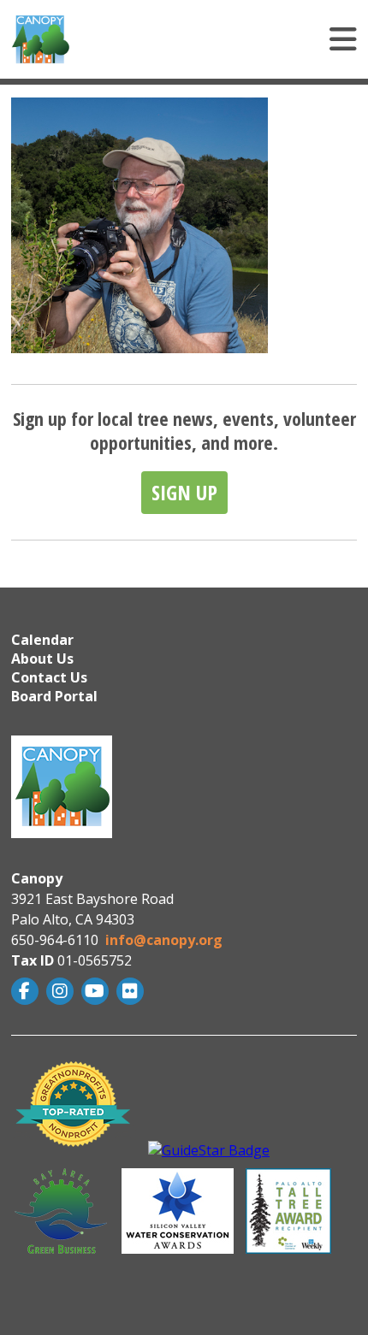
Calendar (42, 639)
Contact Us (49, 677)
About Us (42, 658)
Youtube (97, 991)
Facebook (27, 991)
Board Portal (54, 696)
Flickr (132, 991)
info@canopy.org (164, 939)
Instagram (62, 991)
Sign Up (184, 492)
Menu (236, 39)
